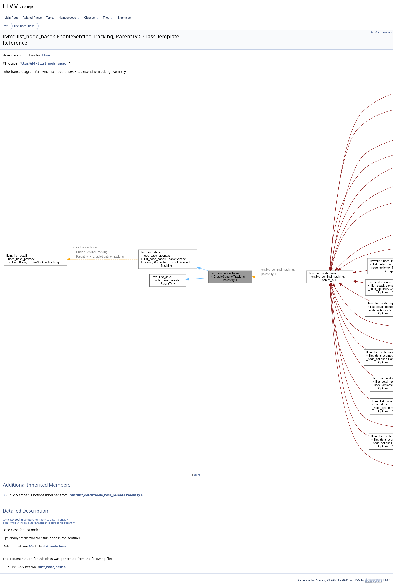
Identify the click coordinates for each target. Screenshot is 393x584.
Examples (124, 17)
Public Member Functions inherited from (74, 495)
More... (47, 55)
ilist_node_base (24, 26)
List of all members (381, 32)
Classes (89, 17)
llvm (5, 26)
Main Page (11, 17)
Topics (50, 17)
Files (106, 17)
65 (31, 546)
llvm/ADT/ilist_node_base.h (44, 63)
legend (196, 474)
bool (17, 519)
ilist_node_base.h (56, 546)
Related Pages (32, 17)
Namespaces (67, 17)
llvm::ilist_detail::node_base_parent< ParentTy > (105, 495)
